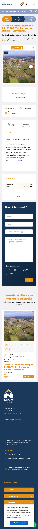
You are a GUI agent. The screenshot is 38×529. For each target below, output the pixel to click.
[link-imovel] (19, 326)
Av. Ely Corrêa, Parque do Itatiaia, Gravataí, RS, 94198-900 (19, 40)
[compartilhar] (35, 11)
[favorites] (30, 11)
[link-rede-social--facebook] (10, 426)
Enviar (29, 280)
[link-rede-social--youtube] (15, 426)
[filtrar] (27, 4)
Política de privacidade (12, 419)
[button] (31, 67)
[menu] (34, 4)
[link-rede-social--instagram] (5, 426)
